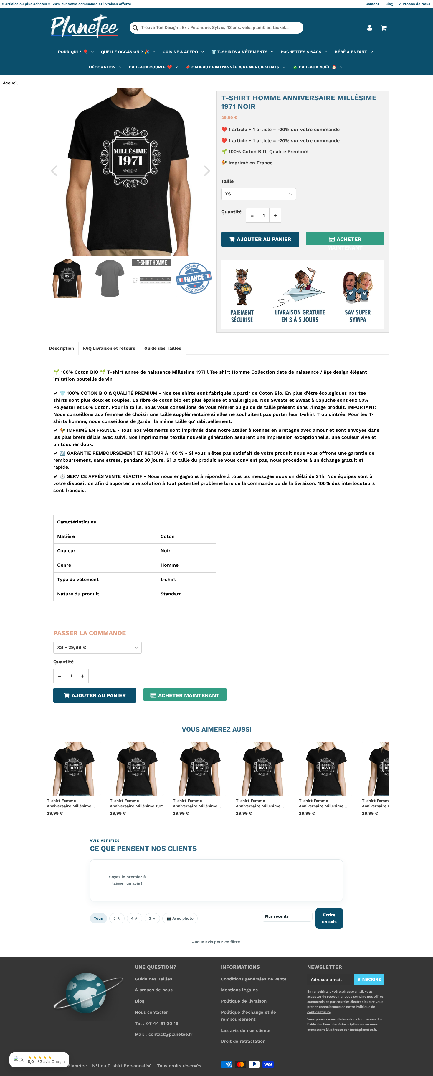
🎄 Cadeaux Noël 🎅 (314, 67)
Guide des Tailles (153, 979)
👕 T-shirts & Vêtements (239, 51)
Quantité (231, 212)
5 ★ (116, 918)
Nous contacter (151, 1012)
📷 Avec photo (180, 918)
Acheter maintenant (345, 240)
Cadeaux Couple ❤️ (150, 67)
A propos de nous (154, 990)
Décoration (102, 67)
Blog (139, 1001)
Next (207, 170)
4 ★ (134, 918)
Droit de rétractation (243, 1041)
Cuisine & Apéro (180, 51)
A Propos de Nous (414, 4)
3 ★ (152, 918)
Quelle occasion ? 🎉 (125, 51)
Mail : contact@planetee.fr (163, 1034)
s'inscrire (369, 979)
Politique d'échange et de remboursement (248, 1016)
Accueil (10, 83)
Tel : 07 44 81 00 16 (156, 1023)
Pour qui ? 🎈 (73, 51)
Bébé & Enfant (351, 51)
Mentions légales (239, 990)
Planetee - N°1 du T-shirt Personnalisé (109, 1065)
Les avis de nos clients (245, 1030)
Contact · (373, 4)
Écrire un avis (329, 918)
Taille (227, 181)
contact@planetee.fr (360, 1030)
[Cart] (383, 27)
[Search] (135, 27)
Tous (98, 918)
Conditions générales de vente (254, 979)
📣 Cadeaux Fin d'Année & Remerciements (232, 67)
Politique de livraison (244, 1001)
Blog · (390, 4)
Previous (54, 170)
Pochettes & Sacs (301, 51)
